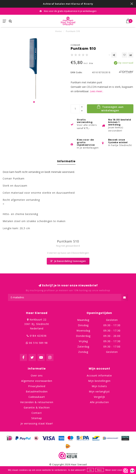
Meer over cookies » (116, 470)
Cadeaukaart (37, 396)
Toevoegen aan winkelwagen (112, 108)
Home (58, 31)
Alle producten (99, 402)
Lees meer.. (96, 91)
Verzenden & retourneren (36, 402)
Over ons (37, 375)
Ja (90, 470)
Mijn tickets (99, 386)
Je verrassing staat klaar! (37, 423)
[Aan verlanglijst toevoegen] (124, 55)
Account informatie (99, 375)
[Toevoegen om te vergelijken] (130, 55)
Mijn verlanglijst (99, 391)
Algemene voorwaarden (36, 381)
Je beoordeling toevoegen (70, 261)
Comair (75, 45)
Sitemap (36, 418)
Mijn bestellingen (99, 381)
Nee (99, 470)
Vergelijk (99, 396)
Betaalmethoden (37, 391)
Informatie (66, 161)
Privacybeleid (36, 386)
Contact (37, 412)
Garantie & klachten (37, 407)
